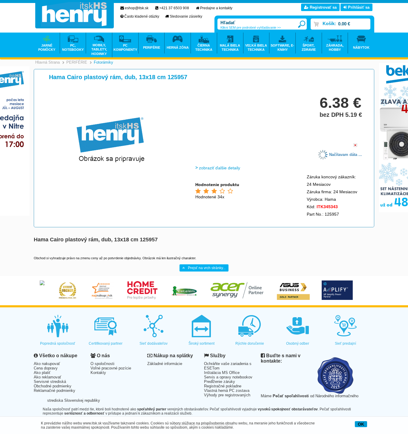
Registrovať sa (323, 7)
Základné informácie (164, 363)
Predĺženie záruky (219, 381)
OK (361, 424)
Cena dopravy (46, 368)
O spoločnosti (102, 363)
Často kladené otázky (141, 16)
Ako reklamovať (47, 377)
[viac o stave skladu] (355, 145)
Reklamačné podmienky (54, 390)
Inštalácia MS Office (222, 372)
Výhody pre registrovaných (227, 395)
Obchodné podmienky (52, 386)
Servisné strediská (50, 381)
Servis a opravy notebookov (228, 377)
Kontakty (98, 372)
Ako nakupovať (47, 363)
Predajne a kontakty (216, 8)
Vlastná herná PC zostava (226, 390)
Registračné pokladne (222, 386)
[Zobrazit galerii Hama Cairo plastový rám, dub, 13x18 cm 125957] (110, 182)
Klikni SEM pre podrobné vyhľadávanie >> (250, 27)
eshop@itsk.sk (136, 8)
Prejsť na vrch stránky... (207, 268)
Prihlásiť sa (358, 7)
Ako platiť (42, 372)
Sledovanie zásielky (186, 16)
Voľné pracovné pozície (111, 368)
